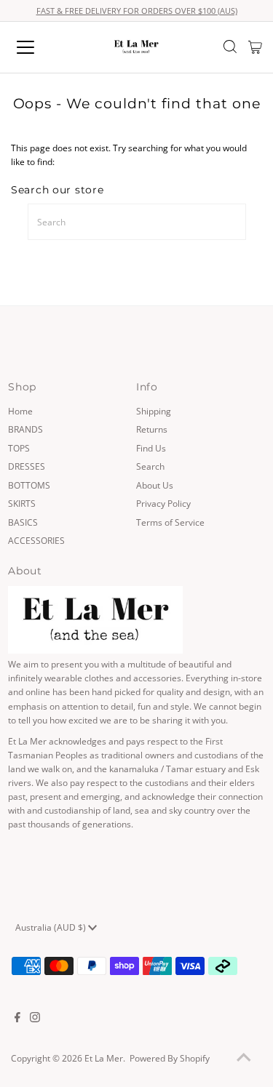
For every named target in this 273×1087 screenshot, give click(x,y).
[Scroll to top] (243, 1057)
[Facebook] (17, 1018)
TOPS (19, 448)
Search (150, 466)
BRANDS (25, 429)
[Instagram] (35, 1018)
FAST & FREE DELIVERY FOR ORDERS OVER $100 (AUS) (136, 10)
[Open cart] (255, 47)
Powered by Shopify (170, 1058)
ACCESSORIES (36, 540)
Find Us (151, 448)
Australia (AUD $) (51, 927)
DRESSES (26, 466)
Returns (151, 429)
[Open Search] (230, 48)
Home (20, 411)
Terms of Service (170, 522)
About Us (154, 485)
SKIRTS (22, 503)
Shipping (153, 411)
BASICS (23, 522)
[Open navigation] (37, 47)
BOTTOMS (29, 485)
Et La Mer (103, 1058)
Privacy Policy (163, 503)
